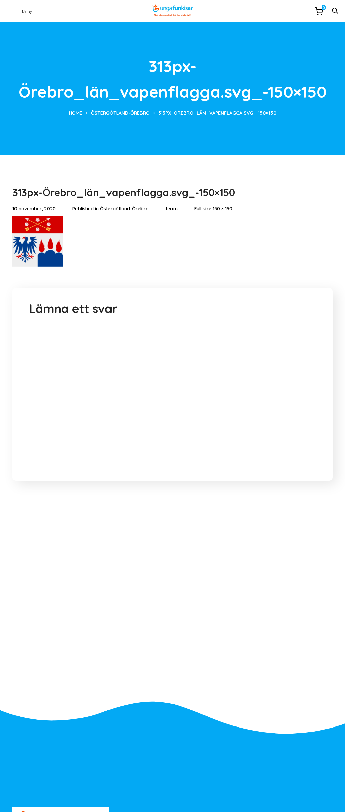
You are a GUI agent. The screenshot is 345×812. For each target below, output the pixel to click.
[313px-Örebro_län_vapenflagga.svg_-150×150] (37, 221)
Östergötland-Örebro (120, 113)
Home (75, 113)
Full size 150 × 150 (213, 209)
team (172, 209)
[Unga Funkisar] (172, 10)
